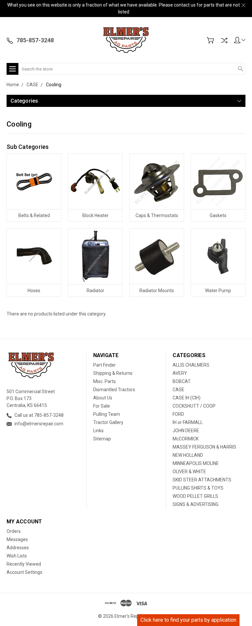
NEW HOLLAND (188, 455)
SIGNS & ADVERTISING (196, 504)
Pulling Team (106, 414)
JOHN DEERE (186, 430)
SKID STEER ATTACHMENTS (202, 479)
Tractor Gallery (108, 422)
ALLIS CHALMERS (191, 365)
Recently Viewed (24, 564)
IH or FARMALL (188, 422)
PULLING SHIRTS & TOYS (198, 488)
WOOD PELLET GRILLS (195, 496)
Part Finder (104, 365)
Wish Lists (17, 555)
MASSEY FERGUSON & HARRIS (204, 447)
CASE (178, 389)
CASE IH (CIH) (186, 397)
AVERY (180, 373)
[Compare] (224, 40)
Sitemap (102, 438)
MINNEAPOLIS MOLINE (196, 463)
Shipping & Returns (113, 373)
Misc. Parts (104, 381)
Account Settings (24, 572)
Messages (17, 539)
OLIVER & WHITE (189, 471)
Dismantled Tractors (114, 389)
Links (98, 430)
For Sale (101, 406)
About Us (102, 397)
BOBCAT (182, 381)
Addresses (18, 547)
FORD (178, 414)
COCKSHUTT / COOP (194, 406)
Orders (14, 531)
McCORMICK (186, 438)
